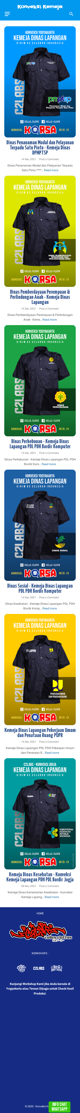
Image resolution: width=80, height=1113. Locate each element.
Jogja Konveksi (48, 135)
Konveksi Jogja (66, 135)
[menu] (7, 14)
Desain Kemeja (31, 135)
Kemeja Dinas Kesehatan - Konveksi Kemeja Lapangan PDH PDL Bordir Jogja (40, 877)
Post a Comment (49, 159)
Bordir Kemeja (13, 135)
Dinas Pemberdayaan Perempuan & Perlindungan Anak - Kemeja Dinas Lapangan (40, 297)
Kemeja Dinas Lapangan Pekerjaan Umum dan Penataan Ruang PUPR (40, 733)
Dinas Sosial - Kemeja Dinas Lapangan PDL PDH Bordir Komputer (40, 588)
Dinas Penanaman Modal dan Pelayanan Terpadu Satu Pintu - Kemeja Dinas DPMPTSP (40, 148)
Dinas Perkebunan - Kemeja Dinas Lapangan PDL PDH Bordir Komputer (40, 444)
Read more (51, 170)
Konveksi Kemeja (40, 7)
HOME (40, 913)
